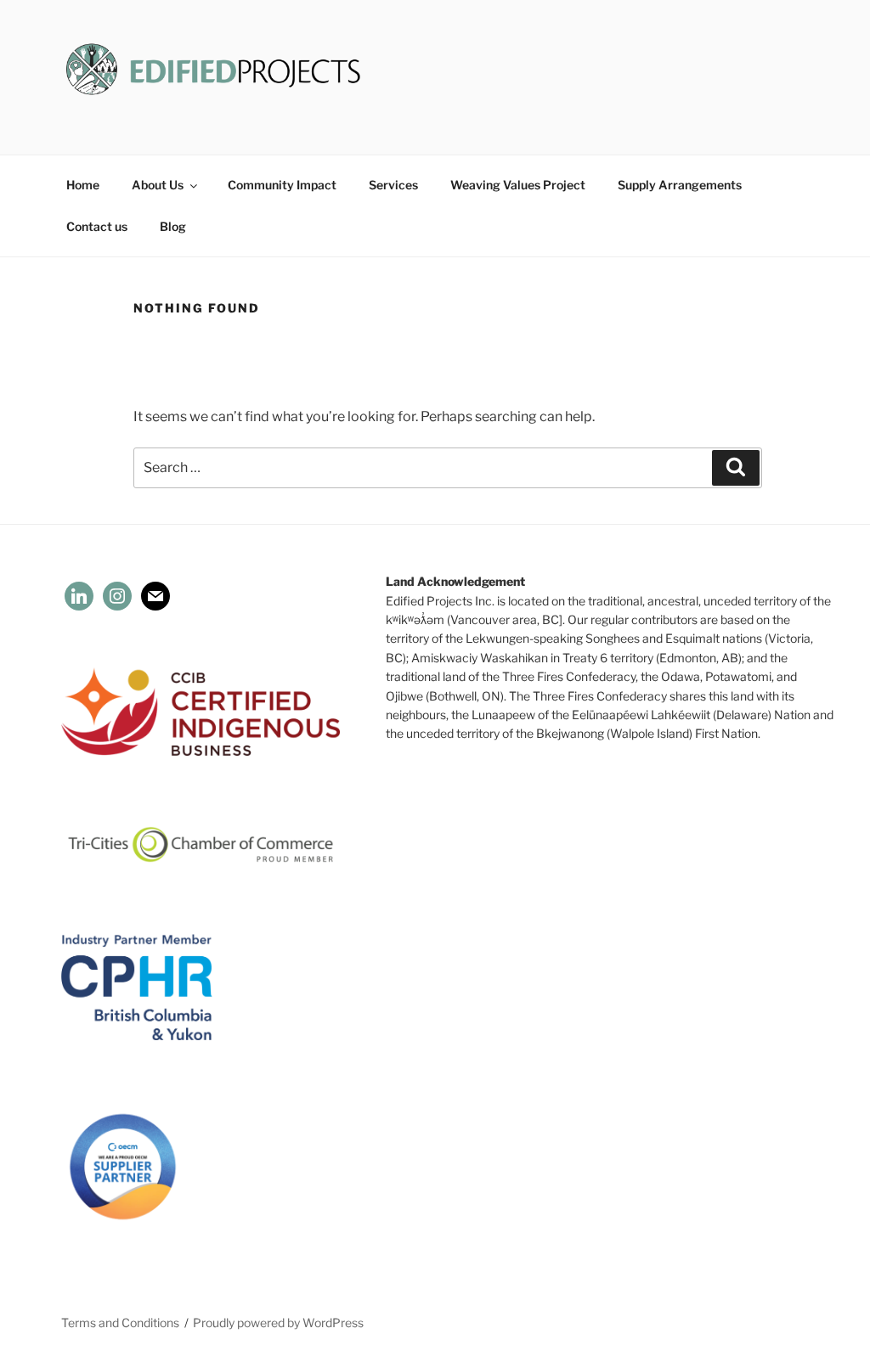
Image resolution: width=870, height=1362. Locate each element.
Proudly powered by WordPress (278, 1322)
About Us (158, 184)
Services (393, 184)
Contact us (96, 226)
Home (82, 184)
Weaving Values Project (517, 184)
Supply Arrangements (680, 184)
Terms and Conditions (120, 1322)
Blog (173, 226)
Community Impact (282, 184)
